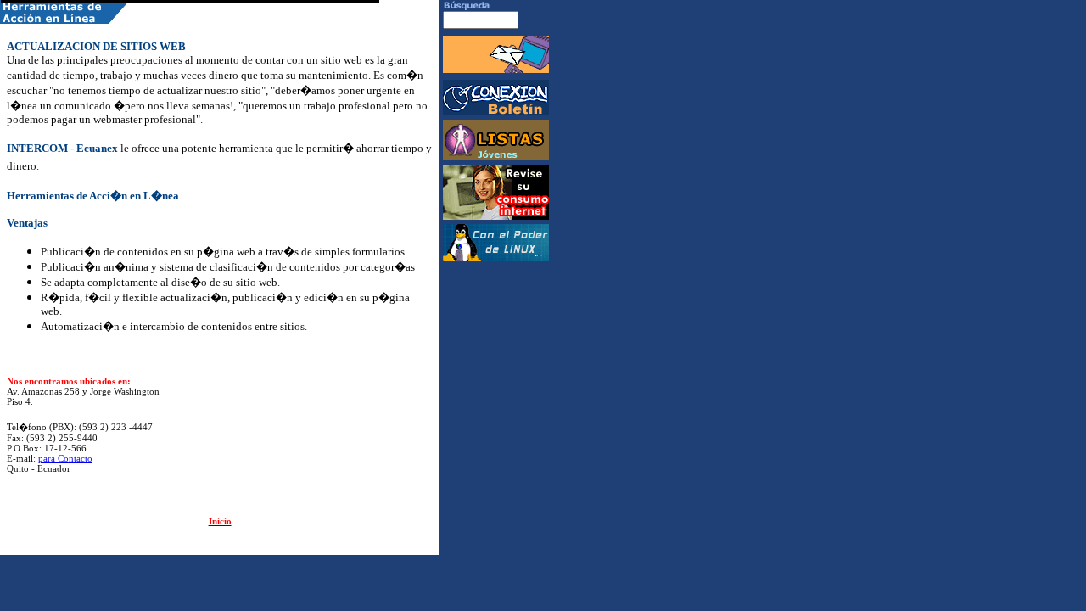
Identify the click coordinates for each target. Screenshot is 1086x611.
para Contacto (65, 458)
